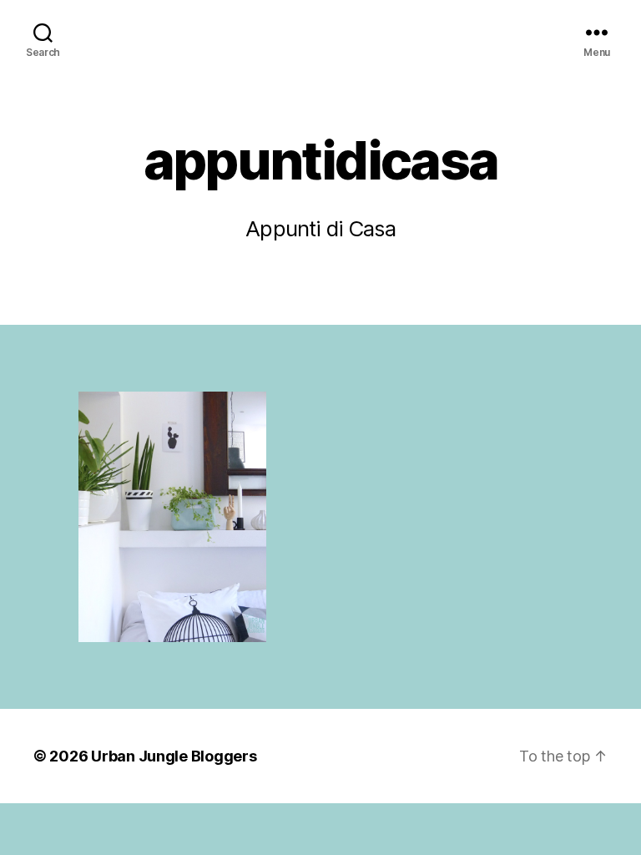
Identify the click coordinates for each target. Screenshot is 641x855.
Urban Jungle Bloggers (173, 756)
